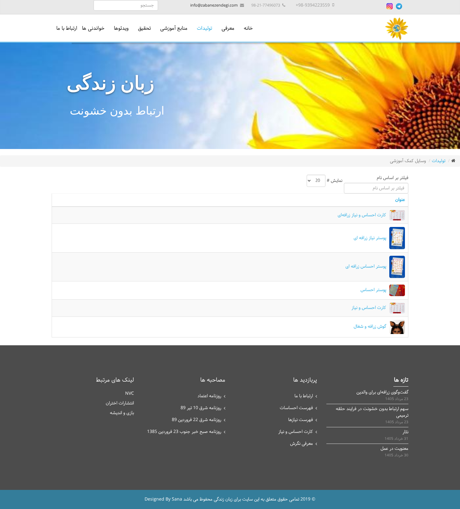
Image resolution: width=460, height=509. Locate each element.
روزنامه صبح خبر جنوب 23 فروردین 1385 (184, 431)
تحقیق (144, 28)
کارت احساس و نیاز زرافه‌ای (362, 215)
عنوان (400, 199)
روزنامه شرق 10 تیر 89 (201, 408)
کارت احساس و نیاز (368, 307)
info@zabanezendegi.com (214, 5)
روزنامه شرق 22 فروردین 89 (196, 420)
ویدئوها (121, 28)
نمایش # (334, 180)
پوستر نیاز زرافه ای (370, 238)
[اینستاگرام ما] (389, 6)
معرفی (228, 28)
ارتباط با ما (66, 28)
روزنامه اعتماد (209, 396)
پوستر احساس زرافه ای (365, 266)
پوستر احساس (373, 290)
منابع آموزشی (173, 28)
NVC (129, 393)
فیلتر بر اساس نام (391, 178)
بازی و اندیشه (122, 413)
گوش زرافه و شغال (370, 326)
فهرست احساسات (296, 408)
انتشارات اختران (120, 403)
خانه (248, 28)
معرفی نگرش (301, 443)
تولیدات (204, 28)
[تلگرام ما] (399, 6)
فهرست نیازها (300, 420)
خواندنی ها (93, 28)
